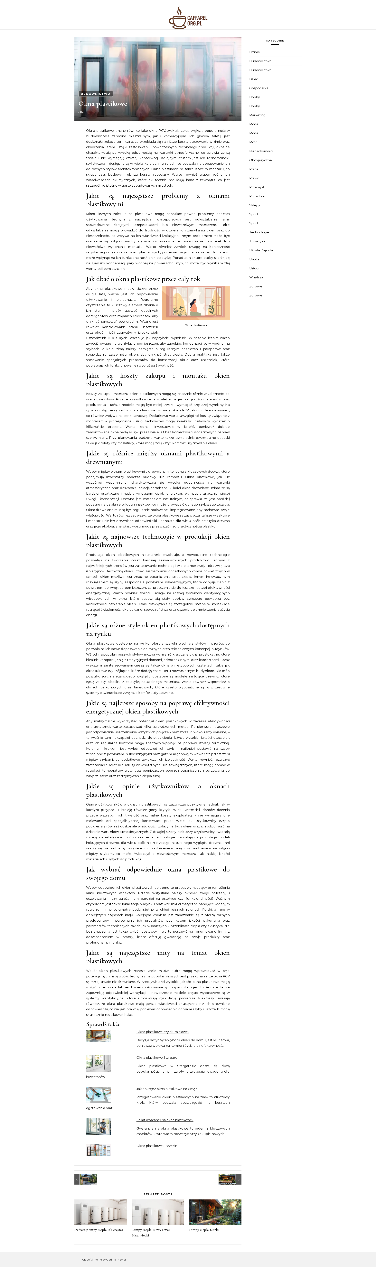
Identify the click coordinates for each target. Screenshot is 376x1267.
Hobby (254, 97)
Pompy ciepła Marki (204, 1229)
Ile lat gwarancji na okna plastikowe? (164, 1120)
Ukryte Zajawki (261, 250)
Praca (253, 169)
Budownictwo (95, 94)
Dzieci (253, 79)
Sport (253, 214)
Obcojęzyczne (260, 160)
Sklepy (254, 205)
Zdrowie (255, 286)
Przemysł (256, 187)
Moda (253, 124)
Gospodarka (258, 88)
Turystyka (257, 241)
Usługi (254, 268)
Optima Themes (116, 1259)
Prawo (254, 178)
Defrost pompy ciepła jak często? (98, 1229)
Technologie (259, 232)
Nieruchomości (261, 151)
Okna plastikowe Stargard (156, 1057)
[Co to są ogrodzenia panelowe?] (83, 1179)
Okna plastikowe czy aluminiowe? (162, 1032)
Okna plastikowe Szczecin (156, 1146)
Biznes (254, 52)
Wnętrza (256, 277)
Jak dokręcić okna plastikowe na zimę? (166, 1089)
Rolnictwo (257, 196)
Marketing (257, 115)
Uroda (254, 259)
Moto (253, 142)
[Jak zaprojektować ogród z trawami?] (232, 1179)
